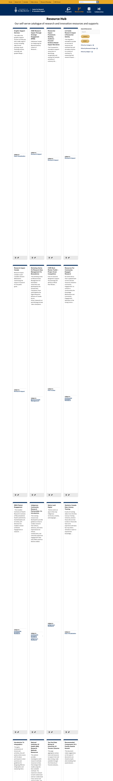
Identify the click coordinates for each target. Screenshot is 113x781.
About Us (17, 2)
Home (10, 2)
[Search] (97, 2)
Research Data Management (35, 400)
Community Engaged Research (68, 399)
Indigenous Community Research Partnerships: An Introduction (36, 509)
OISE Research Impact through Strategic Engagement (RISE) (36, 35)
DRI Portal (57, 2)
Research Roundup (46, 2)
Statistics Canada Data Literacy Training (70, 507)
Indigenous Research (34, 639)
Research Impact (36, 154)
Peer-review (51, 390)
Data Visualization (19, 156)
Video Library (34, 2)
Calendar (25, 2)
